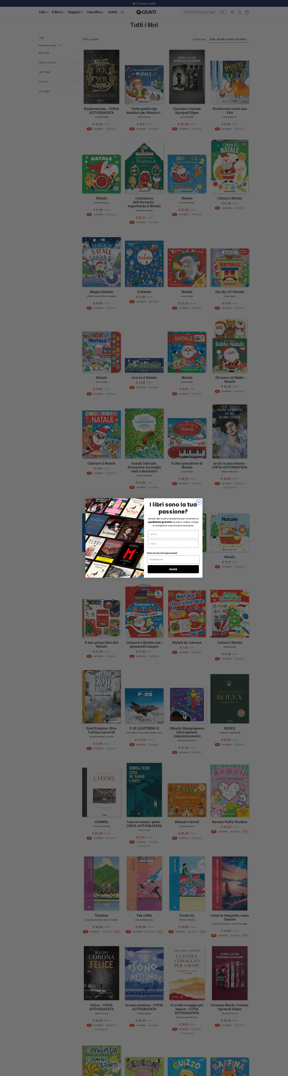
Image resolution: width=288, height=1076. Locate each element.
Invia (173, 569)
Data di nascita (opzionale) (162, 553)
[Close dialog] (198, 502)
